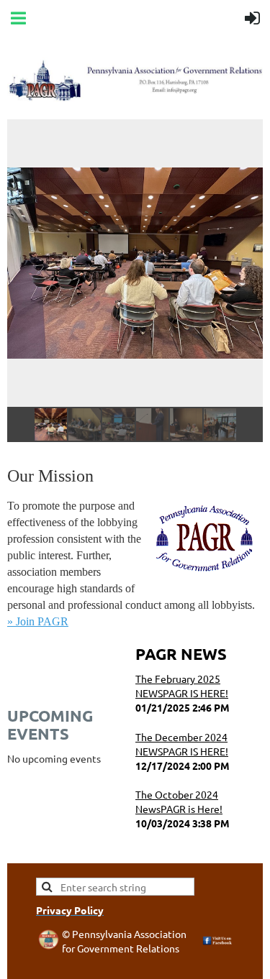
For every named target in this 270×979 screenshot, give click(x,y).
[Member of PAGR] (48, 945)
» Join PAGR (37, 621)
